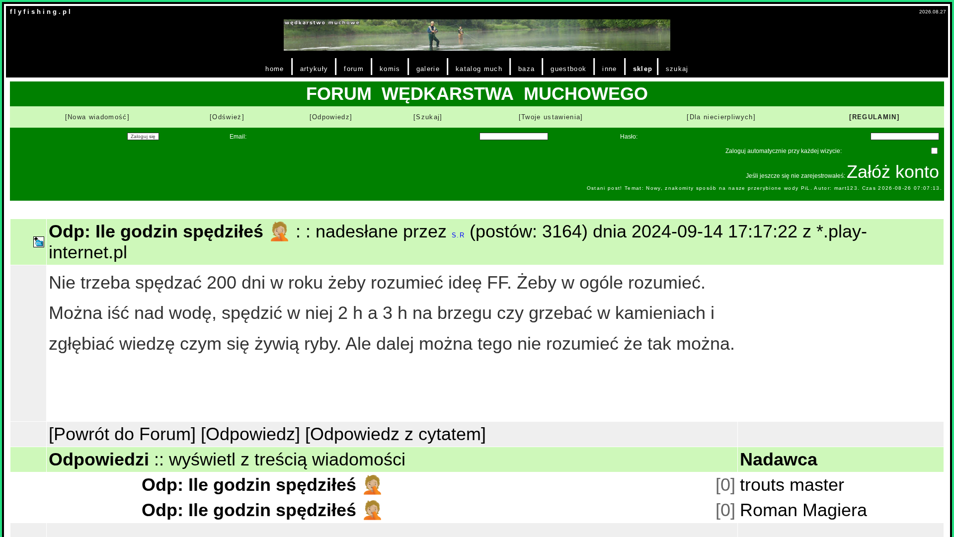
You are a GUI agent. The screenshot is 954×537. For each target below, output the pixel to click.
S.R (458, 235)
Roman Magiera (803, 510)
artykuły (314, 69)
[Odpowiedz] (331, 117)
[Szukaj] (428, 117)
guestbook (568, 69)
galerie (428, 69)
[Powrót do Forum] (122, 434)
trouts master (792, 484)
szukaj (677, 69)
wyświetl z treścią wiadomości (287, 459)
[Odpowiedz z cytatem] (395, 434)
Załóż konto (893, 171)
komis (390, 69)
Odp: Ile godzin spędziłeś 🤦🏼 (263, 484)
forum (354, 69)
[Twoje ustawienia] (551, 117)
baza (526, 69)
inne (609, 69)
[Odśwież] (227, 117)
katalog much (479, 69)
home (274, 69)
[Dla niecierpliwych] (721, 117)
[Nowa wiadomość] (97, 117)
